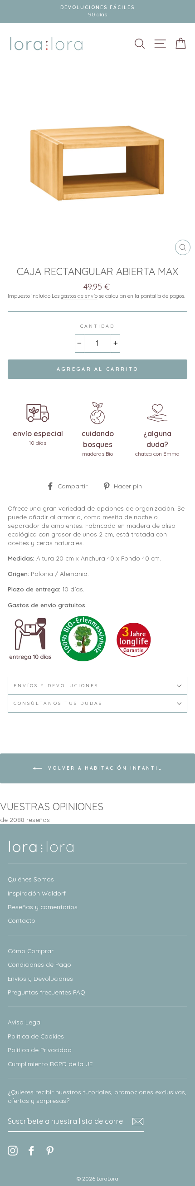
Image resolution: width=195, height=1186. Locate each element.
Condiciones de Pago (39, 964)
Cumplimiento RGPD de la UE (50, 1064)
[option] (97, 12)
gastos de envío (79, 295)
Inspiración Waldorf (37, 893)
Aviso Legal (25, 1022)
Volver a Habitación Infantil (103, 768)
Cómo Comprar (31, 951)
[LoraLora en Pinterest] (50, 1151)
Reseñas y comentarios (43, 906)
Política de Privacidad (40, 1049)
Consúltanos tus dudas (58, 703)
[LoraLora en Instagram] (13, 1151)
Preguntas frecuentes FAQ (46, 992)
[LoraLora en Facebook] (31, 1151)
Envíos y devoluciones (56, 686)
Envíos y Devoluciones (40, 978)
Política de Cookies (36, 1036)
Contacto (21, 920)
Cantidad (97, 326)
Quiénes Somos (31, 879)
